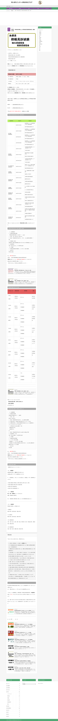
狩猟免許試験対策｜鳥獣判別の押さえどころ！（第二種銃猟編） (23, 639)
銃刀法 (40, 46)
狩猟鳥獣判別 (40, 41)
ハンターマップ (41, 29)
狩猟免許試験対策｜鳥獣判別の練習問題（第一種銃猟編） (22, 660)
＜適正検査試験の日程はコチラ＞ (18, 104)
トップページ (8, 10)
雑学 (29, 8)
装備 (39, 45)
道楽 (38, 8)
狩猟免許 (20, 8)
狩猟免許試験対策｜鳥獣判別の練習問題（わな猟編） (22, 646)
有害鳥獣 (40, 33)
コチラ (20, 415)
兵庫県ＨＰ (24, 111)
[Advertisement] (29, 18)
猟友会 (40, 42)
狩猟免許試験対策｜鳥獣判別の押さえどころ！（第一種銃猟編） (23, 624)
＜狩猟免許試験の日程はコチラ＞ (18, 107)
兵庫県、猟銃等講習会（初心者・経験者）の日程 (21, 280)
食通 (39, 50)
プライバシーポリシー (40, 683)
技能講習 (40, 32)
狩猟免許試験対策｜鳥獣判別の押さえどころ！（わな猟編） (23, 632)
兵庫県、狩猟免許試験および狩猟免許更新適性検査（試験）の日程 (23, 653)
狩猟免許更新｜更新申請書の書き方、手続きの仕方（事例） (23, 270)
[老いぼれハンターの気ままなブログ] (27, 2)
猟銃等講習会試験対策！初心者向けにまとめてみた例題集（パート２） (24, 610)
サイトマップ (47, 8)
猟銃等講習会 (10, 8)
